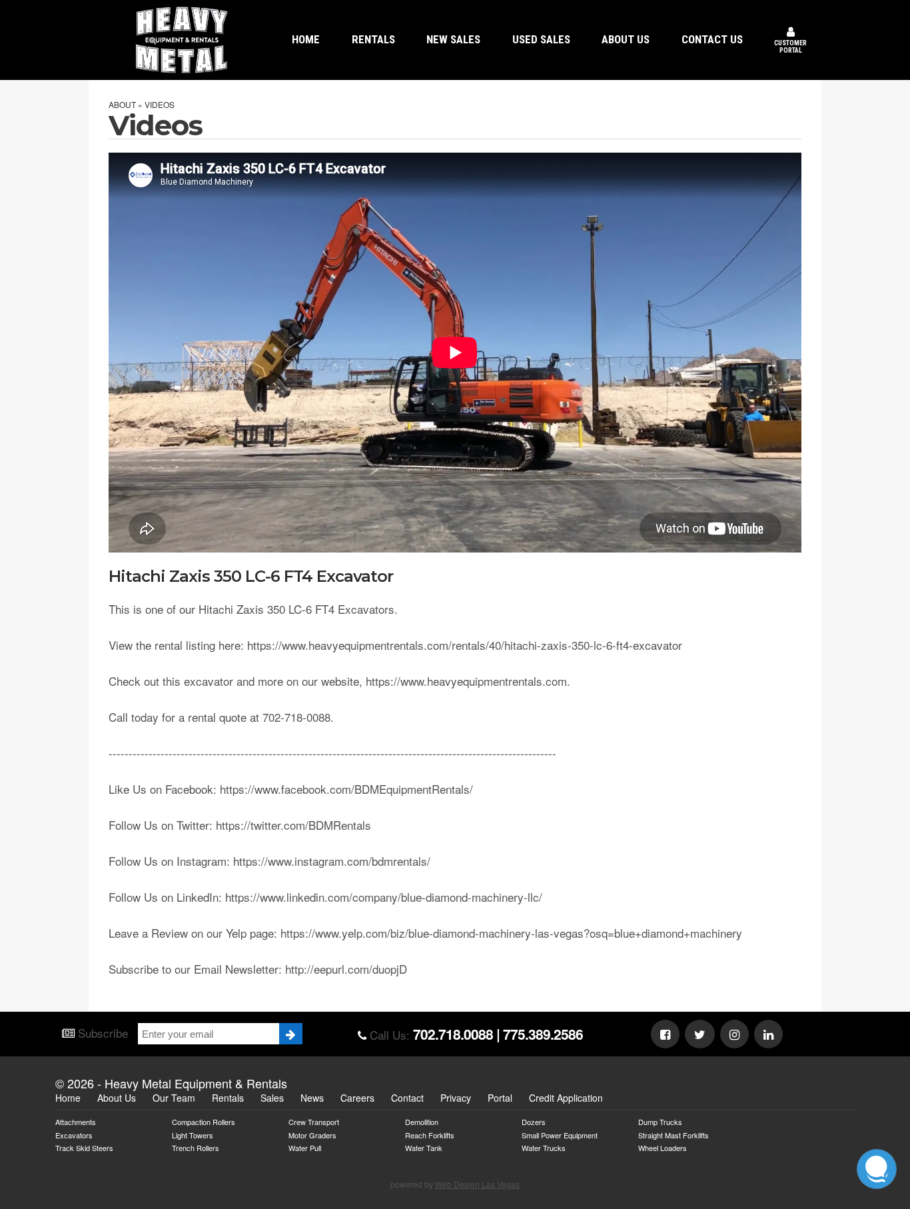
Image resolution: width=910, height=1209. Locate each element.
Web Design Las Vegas (477, 1184)
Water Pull (304, 1147)
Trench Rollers (195, 1147)
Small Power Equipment (560, 1135)
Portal (500, 1097)
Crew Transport (313, 1121)
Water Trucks (544, 1147)
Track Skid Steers (84, 1147)
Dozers (534, 1121)
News (312, 1097)
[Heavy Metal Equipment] (182, 40)
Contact (407, 1097)
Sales (272, 1097)
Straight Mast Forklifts (673, 1135)
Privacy (455, 1097)
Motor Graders (312, 1135)
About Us (116, 1097)
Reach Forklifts (429, 1135)
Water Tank (423, 1147)
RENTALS (373, 39)
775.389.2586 (543, 1034)
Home (68, 1097)
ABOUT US (626, 39)
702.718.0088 (453, 1034)
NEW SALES (453, 39)
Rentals (228, 1097)
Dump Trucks (660, 1121)
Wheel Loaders (662, 1147)
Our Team (174, 1097)
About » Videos (142, 104)
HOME (306, 39)
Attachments (75, 1121)
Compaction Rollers (203, 1121)
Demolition (421, 1121)
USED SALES (541, 39)
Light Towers (192, 1135)
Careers (357, 1097)
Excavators (74, 1135)
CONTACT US (712, 39)
